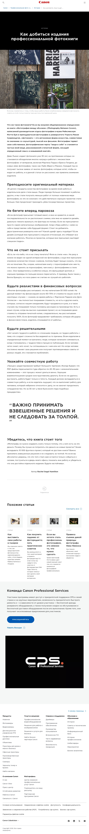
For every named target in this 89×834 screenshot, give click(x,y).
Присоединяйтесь (20, 619)
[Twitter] (79, 821)
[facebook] (69, 821)
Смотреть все (72, 509)
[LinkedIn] (74, 821)
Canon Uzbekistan (10, 820)
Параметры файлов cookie (13, 814)
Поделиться (44, 492)
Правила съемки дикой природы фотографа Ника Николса (73, 540)
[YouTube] (85, 821)
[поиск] (3, 2)
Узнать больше (14, 628)
